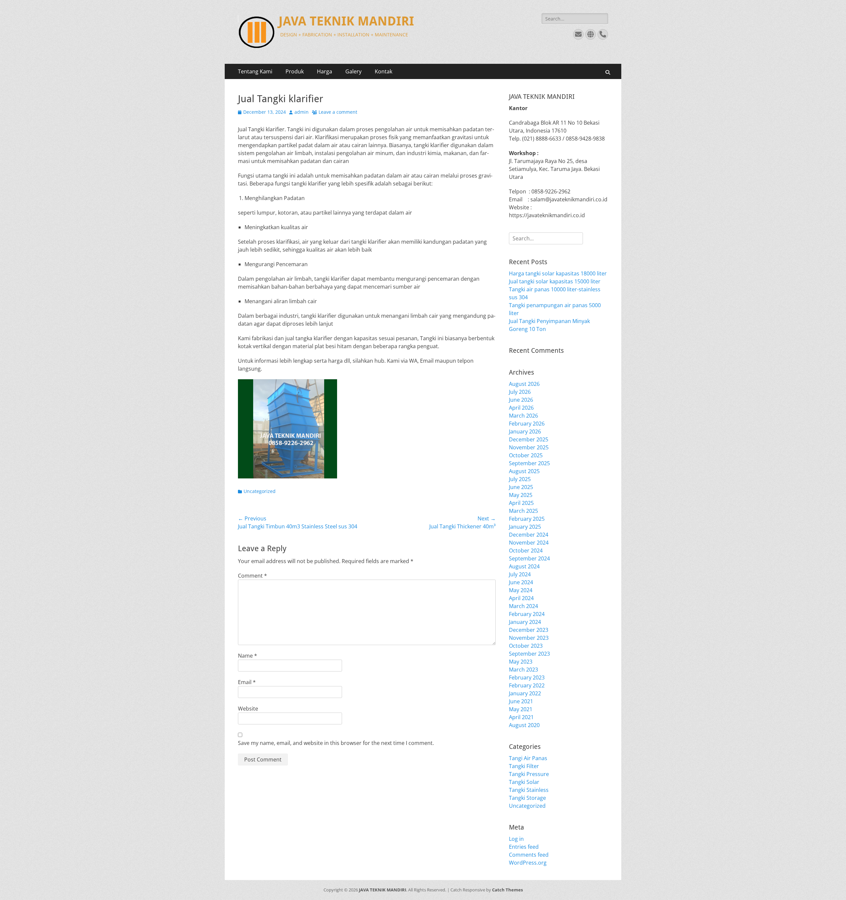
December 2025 (528, 439)
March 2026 (523, 415)
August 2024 (524, 566)
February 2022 (527, 685)
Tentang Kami (255, 71)
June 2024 (521, 582)
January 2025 (525, 526)
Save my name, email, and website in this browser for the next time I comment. (336, 743)
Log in (516, 838)
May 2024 (520, 590)
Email (247, 682)
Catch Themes (507, 890)
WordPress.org (528, 862)
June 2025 (521, 487)
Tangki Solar (524, 782)
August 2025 (524, 471)
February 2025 (527, 518)
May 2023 (520, 661)
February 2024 (527, 614)
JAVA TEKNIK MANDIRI (346, 21)
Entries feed (524, 846)
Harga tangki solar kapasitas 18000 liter (558, 273)
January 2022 (525, 693)
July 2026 (520, 391)
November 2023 (529, 637)
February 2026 (527, 423)
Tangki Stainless (529, 790)
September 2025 (529, 463)
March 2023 (523, 669)
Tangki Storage (527, 797)
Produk (295, 71)
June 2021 (521, 701)
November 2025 (529, 447)
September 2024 (529, 558)
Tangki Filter (524, 766)
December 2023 (528, 630)
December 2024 (528, 534)
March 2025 (523, 510)
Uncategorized (260, 491)
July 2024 (520, 574)
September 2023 (529, 653)
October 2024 (526, 550)
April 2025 (521, 503)
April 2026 (521, 407)
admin (301, 112)
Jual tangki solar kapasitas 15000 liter (554, 281)
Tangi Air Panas (528, 758)
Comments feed (529, 854)
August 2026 (524, 384)
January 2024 (525, 622)
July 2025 (520, 479)
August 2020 (524, 725)
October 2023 (526, 645)
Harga (324, 71)
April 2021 (521, 717)
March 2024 (523, 606)
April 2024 (521, 598)
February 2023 (527, 677)
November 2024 (529, 542)
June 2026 (521, 399)
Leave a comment (338, 112)
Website (248, 708)
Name (247, 655)
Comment (252, 575)
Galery (353, 71)
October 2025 (526, 455)
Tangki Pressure (529, 774)
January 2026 (525, 431)
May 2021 (520, 709)
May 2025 (520, 495)
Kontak (383, 71)
